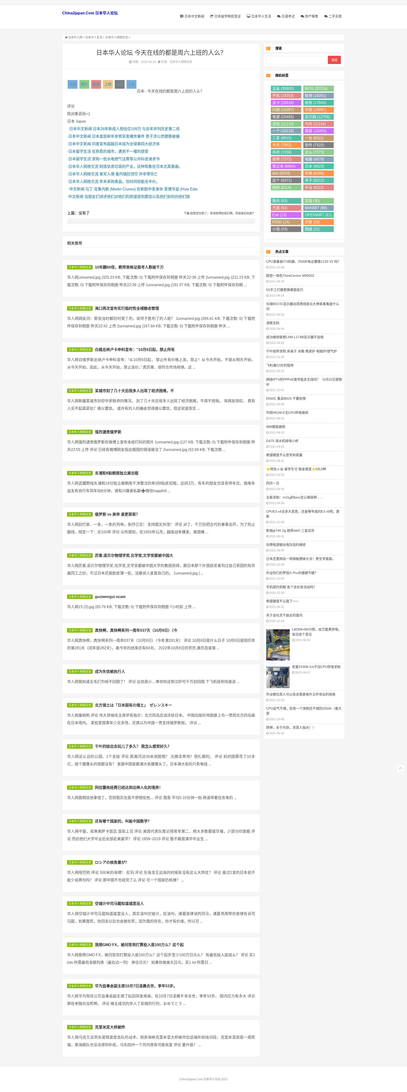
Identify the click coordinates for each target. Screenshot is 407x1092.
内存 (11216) (315, 124)
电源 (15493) (283, 117)
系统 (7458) (282, 152)
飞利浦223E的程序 (280, 365)
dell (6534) (281, 173)
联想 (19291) (315, 96)
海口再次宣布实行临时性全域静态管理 (127, 308)
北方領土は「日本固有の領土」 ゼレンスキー (133, 705)
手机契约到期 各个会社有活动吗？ (291, 587)
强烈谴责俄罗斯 (108, 432)
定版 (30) (312, 201)
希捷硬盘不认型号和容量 (284, 455)
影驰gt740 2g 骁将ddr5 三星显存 (290, 530)
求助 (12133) (283, 124)
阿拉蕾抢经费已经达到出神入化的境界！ (129, 788)
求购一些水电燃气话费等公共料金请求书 (126, 159)
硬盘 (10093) (315, 131)
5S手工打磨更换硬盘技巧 (284, 290)
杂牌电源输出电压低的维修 (286, 544)
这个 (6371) (282, 180)
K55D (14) (280, 222)
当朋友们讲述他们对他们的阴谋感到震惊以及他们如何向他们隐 (137, 197)
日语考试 (288, 16)
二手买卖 (335, 16)
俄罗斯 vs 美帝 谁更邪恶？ (117, 514)
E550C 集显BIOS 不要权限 (286, 398)
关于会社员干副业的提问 (284, 615)
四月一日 (272, 483)
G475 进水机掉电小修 (282, 441)
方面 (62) (279, 208)
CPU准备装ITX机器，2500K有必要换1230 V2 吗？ (303, 261)
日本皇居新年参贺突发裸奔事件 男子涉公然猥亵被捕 (135, 136)
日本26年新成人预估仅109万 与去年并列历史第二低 (136, 129)
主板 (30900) (283, 89)
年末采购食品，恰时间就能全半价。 (129, 182)
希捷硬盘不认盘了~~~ (282, 601)
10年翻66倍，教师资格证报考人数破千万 (129, 267)
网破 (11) (312, 229)
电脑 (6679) (314, 159)
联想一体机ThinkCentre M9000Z (290, 275)
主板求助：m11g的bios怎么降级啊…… (294, 497)
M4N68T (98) (316, 208)
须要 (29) (312, 222)
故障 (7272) (282, 159)
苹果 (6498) (314, 173)
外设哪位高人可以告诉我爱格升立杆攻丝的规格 (300, 694)
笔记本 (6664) (283, 166)
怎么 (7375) (314, 152)
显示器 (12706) (317, 117)
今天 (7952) (282, 145)
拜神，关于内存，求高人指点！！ (291, 727)
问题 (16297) (283, 110)
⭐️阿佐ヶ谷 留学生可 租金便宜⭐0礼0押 (296, 469)
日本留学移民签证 (227, 16)
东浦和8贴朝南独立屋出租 (116, 473)
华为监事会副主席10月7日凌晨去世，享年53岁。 (136, 986)
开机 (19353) (283, 96)
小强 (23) (279, 229)
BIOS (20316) (316, 89)
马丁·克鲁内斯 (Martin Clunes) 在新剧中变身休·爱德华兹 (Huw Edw (141, 189)
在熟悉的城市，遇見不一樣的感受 (120, 151)
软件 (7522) (314, 145)
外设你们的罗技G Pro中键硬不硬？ (292, 573)
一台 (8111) (314, 138)
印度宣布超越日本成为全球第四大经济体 (126, 144)
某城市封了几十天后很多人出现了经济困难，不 (134, 391)
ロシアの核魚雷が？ (112, 862)
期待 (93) (279, 201)
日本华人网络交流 (116, 37)
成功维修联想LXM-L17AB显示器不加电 (295, 337)
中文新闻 (76, 189)
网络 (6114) (281, 187)
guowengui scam (110, 597)
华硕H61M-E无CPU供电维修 (287, 412)
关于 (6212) (314, 180)
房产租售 (311, 16)
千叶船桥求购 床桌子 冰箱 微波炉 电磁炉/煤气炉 (301, 351)
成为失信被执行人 (110, 672)
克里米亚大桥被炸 (110, 1027)
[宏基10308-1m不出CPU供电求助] (278, 677)
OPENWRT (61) (318, 215)
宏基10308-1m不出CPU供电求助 (316, 667)
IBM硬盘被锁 (275, 427)
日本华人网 (75, 37)
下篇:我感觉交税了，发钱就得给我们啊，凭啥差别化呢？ (219, 213)
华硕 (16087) (315, 110)
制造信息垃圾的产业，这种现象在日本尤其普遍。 (140, 167)
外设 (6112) (314, 187)
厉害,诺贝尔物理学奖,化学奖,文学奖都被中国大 (134, 556)
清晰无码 (272, 323)
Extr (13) (279, 215)
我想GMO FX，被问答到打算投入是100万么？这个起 (139, 945)
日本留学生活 (79, 151)
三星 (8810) (282, 138)
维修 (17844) (315, 103)
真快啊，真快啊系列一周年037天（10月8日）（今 (136, 630)
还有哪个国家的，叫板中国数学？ (123, 821)
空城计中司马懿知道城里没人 (119, 904)
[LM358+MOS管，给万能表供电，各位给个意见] (278, 644)
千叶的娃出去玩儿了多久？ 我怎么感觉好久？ (133, 746)
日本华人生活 (260, 16)
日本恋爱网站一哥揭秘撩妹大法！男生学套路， (300, 559)
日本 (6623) (314, 166)
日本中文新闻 (193, 16)
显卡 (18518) (283, 103)
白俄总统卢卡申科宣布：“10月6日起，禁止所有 (135, 350)
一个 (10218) (283, 131)
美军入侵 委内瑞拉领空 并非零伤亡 (128, 174)
